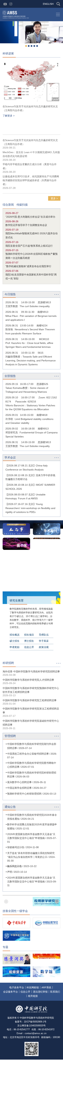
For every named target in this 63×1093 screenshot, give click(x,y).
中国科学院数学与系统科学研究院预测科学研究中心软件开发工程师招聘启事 (31, 690)
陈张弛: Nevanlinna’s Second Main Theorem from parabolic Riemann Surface (30, 331)
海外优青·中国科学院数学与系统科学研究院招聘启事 (31, 671)
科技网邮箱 (33, 987)
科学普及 (50, 545)
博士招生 (29, 640)
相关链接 (33, 996)
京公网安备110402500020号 (31, 1025)
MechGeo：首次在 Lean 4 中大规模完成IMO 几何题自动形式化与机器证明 (31, 154)
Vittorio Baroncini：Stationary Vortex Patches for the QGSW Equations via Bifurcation (30, 407)
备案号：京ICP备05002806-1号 (30, 1021)
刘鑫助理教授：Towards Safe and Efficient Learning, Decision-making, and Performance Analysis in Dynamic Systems (30, 360)
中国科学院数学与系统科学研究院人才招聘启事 (28, 679)
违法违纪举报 (40, 991)
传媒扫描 (22, 204)
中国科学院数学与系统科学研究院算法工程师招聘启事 (31, 710)
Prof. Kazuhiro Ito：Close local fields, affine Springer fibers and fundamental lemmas (29, 345)
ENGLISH (48, 3)
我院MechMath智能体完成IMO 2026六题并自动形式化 (31, 235)
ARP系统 (46, 987)
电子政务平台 (16, 987)
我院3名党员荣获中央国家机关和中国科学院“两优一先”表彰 (31, 276)
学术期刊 (50, 531)
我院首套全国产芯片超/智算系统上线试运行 (29, 245)
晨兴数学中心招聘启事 (19, 782)
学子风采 (44, 640)
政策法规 (44, 647)
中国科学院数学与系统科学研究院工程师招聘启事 (30, 700)
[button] (26, 46)
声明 (9, 871)
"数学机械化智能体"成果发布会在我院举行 (28, 266)
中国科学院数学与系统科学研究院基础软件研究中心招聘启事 (31, 722)
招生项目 (29, 634)
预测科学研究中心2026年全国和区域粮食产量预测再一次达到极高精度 (31, 255)
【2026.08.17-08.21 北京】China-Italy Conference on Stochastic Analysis (26, 467)
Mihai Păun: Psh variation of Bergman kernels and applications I (31, 318)
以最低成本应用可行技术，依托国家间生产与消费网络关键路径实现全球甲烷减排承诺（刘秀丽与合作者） (31, 180)
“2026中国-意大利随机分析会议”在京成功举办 (30, 216)
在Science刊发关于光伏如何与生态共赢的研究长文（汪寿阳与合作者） (30, 108)
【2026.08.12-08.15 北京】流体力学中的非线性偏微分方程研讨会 (30, 477)
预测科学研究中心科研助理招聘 (24, 793)
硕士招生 (14, 640)
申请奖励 (14, 647)
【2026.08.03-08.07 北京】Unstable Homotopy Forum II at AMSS (25, 496)
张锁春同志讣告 (15, 847)
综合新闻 (8, 204)
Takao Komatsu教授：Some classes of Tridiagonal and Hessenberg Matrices (26, 389)
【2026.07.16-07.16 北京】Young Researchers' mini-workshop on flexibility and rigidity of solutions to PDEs (30, 508)
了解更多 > (9, 115)
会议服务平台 (10, 991)
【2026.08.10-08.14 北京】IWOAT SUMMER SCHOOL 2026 (30, 486)
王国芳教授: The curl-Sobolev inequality (27, 306)
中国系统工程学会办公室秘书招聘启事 (28, 753)
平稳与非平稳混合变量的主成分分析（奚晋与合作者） (30, 166)
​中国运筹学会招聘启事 (19, 787)
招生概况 (14, 634)
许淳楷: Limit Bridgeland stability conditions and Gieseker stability (29, 421)
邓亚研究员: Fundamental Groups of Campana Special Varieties (31, 434)
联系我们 (55, 991)
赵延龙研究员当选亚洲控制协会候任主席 (31, 43)
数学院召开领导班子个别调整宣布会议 (26, 225)
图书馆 (22, 545)
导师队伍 (44, 634)
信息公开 (29, 647)
